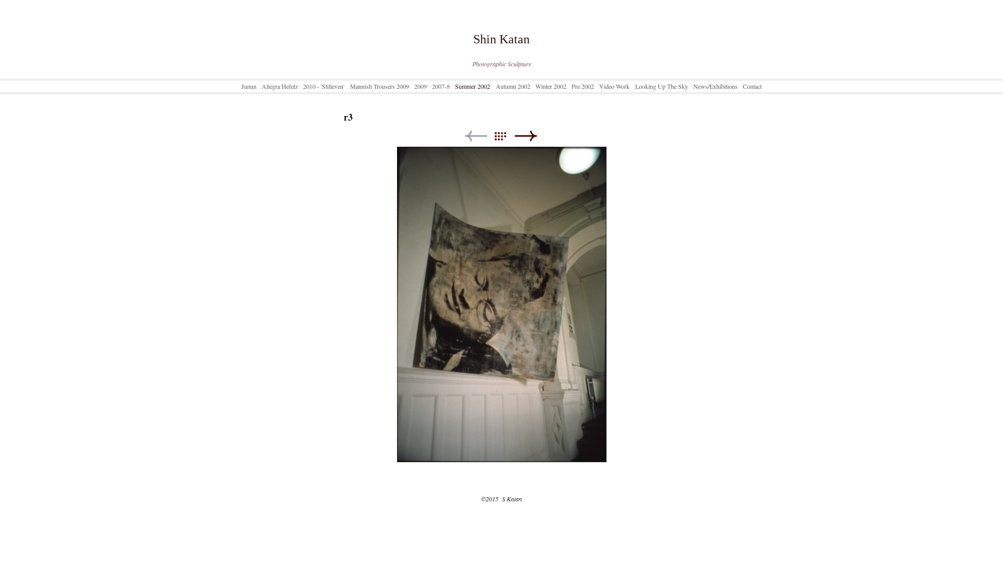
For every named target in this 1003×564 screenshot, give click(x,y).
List (505, 136)
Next (526, 136)
